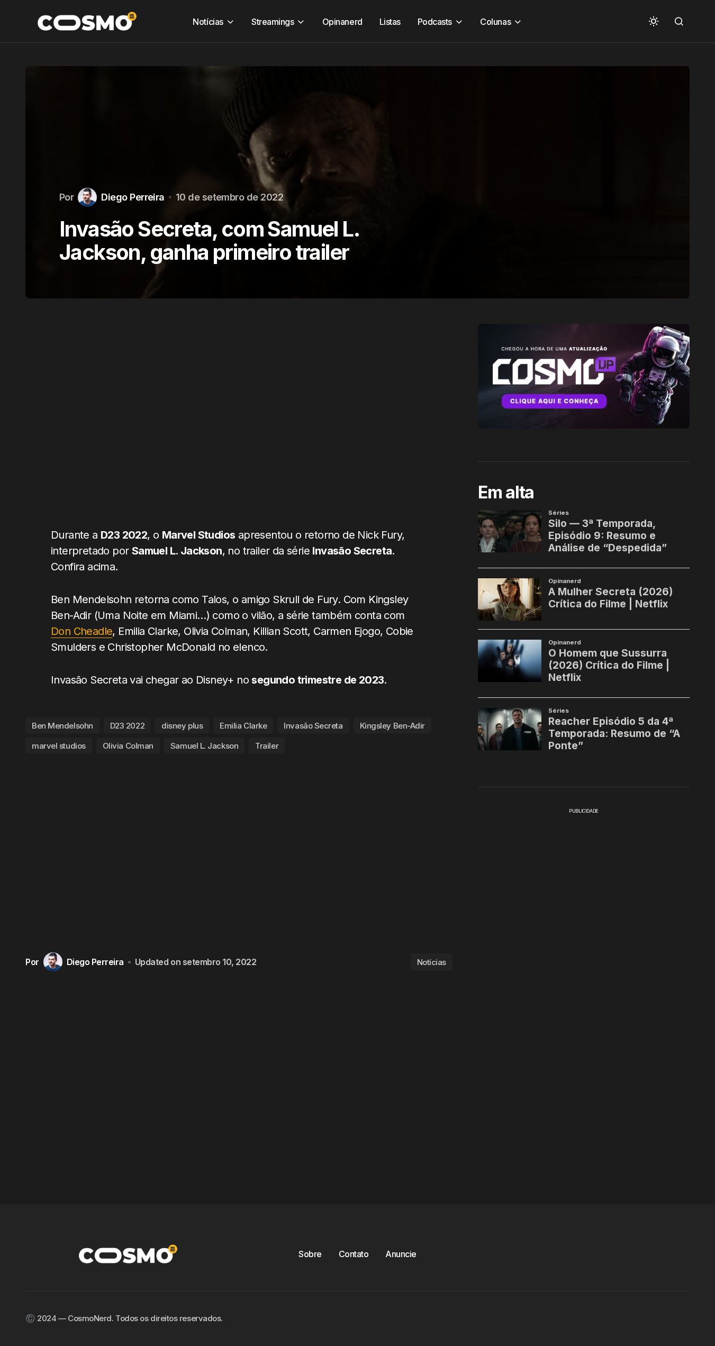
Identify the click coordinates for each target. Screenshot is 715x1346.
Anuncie (401, 1254)
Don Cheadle (81, 631)
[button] (653, 21)
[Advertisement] (238, 419)
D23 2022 (127, 726)
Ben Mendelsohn (62, 726)
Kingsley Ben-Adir (392, 726)
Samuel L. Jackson (204, 746)
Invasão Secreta (313, 726)
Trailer (266, 746)
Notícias (431, 962)
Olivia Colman (128, 746)
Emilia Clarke (243, 726)
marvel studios (59, 746)
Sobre (310, 1254)
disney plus (182, 726)
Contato (354, 1254)
